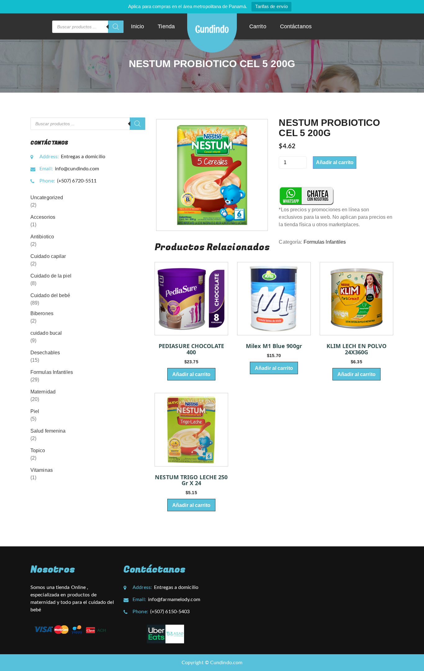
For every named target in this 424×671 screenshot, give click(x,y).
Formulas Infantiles (325, 242)
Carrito (257, 26)
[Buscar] (116, 27)
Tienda (166, 26)
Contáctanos (296, 26)
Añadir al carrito (335, 162)
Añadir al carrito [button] (191, 374)
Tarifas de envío (271, 6)
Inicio (137, 26)
